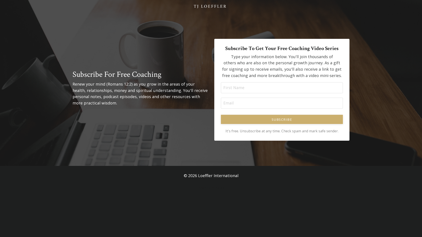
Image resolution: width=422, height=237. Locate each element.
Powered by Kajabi (211, 188)
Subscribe (282, 119)
